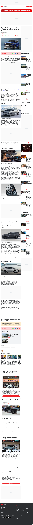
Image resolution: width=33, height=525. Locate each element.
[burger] (31, 8)
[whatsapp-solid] (13, 53)
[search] (24, 6)
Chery (4, 90)
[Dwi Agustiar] (2, 351)
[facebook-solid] (15, 53)
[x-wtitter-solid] (17, 53)
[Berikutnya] (20, 359)
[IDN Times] (3, 6)
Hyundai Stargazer (17, 89)
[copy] (19, 53)
